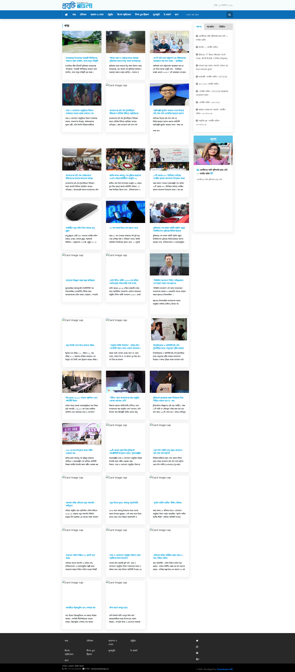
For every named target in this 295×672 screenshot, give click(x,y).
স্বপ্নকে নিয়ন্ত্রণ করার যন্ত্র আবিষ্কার (80, 280)
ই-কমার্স (167, 14)
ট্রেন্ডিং (110, 14)
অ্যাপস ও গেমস (97, 14)
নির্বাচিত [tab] (222, 26)
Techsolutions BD (225, 669)
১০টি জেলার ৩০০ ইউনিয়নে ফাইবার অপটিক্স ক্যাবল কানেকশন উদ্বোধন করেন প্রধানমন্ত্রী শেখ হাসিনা (169, 178)
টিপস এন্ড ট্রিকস (142, 14)
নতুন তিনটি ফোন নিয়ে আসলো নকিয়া (80, 345)
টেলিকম (83, 14)
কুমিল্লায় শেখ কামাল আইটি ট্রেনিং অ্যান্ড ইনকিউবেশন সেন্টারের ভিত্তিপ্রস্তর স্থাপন (169, 231)
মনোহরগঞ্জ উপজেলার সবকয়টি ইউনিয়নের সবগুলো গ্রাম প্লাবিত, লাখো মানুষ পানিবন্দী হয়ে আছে (82, 61)
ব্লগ (176, 14)
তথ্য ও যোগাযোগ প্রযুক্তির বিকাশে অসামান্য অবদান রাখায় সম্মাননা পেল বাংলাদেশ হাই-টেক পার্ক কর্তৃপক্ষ (80, 113)
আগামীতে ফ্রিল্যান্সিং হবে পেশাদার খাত (80, 607)
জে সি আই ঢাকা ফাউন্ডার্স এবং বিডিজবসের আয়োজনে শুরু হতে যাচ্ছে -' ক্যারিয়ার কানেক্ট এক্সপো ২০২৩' (169, 61)
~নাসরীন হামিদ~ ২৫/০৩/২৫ (209, 102)
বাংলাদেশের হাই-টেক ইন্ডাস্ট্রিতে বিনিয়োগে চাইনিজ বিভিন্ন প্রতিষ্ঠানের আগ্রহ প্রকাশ (124, 113)
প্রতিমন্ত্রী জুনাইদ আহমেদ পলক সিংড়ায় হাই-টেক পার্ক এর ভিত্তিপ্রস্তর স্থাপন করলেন (168, 113)
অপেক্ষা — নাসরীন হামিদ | (208, 47)
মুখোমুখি (156, 14)
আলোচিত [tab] (210, 26)
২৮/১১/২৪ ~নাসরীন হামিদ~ (208, 84)
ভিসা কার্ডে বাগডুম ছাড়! (119, 607)
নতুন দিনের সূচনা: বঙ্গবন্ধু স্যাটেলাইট (124, 502)
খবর (74, 14)
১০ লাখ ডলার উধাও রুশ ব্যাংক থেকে (124, 228)
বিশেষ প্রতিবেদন (124, 14)
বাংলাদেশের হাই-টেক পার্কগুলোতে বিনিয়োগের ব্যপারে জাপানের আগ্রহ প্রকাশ (79, 178)
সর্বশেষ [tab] (198, 26)
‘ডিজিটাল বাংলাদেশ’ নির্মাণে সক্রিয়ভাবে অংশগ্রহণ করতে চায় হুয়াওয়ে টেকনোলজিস (168, 283)
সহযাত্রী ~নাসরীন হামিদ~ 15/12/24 (212, 76)
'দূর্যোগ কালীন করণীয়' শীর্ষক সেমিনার (167, 502)
